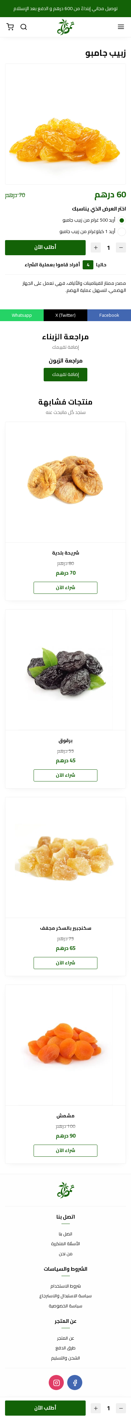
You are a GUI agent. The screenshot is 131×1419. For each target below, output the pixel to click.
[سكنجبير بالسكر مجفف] (65, 857)
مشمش (65, 1115)
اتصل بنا (65, 1234)
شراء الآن (65, 587)
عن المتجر (65, 1338)
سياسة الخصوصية (65, 1306)
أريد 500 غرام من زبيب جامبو (88, 220)
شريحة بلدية (65, 553)
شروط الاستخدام (65, 1286)
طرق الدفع (65, 1348)
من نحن (66, 1254)
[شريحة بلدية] (65, 482)
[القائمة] (121, 27)
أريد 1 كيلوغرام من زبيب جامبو (87, 231)
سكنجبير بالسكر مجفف (65, 928)
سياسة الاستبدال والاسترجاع (65, 1296)
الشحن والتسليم (65, 1358)
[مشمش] (65, 1045)
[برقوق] (65, 670)
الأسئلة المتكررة (65, 1243)
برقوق (65, 740)
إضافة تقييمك (65, 374)
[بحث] (23, 27)
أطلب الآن (45, 247)
